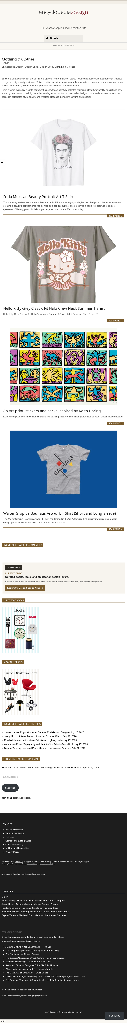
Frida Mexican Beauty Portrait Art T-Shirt (38, 196)
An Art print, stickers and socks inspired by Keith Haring (52, 410)
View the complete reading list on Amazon (22, 989)
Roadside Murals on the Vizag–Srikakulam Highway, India (33, 740)
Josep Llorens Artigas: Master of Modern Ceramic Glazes (33, 736)
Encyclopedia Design (12, 66)
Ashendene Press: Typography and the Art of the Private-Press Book (39, 744)
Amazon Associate (13, 874)
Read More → (115, 216)
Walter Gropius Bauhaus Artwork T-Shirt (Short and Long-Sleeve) (59, 513)
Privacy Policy (12, 852)
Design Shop (31, 66)
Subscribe (10, 787)
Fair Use (9, 837)
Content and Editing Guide (18, 841)
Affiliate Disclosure (14, 829)
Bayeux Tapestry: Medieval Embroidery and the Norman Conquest (37, 748)
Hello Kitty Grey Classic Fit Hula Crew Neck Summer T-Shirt (54, 308)
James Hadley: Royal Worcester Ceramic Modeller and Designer (37, 732)
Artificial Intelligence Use (17, 848)
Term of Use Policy (14, 833)
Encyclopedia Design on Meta (22, 545)
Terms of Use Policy (47, 864)
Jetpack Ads (19, 862)
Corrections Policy (14, 844)
